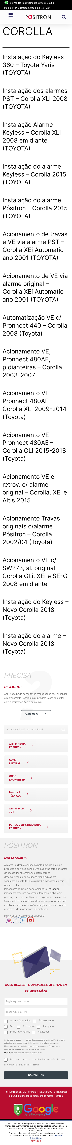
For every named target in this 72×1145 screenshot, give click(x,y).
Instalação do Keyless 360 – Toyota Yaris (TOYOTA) (33, 65)
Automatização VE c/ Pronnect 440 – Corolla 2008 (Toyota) (35, 325)
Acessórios (29, 1026)
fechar (36, 1141)
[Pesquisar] (63, 729)
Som (12, 1026)
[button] (63, 17)
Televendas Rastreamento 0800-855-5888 (31, 3)
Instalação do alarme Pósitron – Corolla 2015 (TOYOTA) (35, 208)
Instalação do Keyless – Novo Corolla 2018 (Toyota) (35, 609)
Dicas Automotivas (20, 1031)
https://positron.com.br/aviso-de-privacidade (23, 1053)
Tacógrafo (48, 1026)
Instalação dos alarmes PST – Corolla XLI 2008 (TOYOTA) (35, 98)
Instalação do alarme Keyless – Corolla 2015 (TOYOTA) (34, 174)
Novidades (43, 1031)
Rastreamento (46, 1020)
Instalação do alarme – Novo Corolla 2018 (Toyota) (34, 643)
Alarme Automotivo (20, 1020)
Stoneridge (53, 889)
